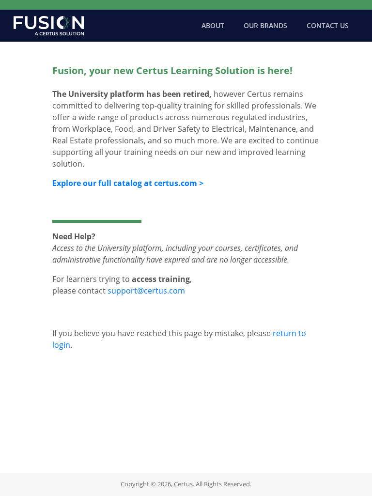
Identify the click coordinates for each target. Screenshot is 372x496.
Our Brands (265, 25)
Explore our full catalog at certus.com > (127, 183)
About (213, 25)
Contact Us (328, 25)
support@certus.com (146, 290)
